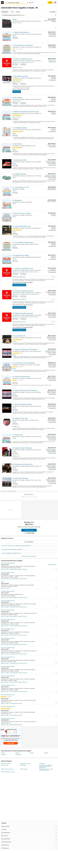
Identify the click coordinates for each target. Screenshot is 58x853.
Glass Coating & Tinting (41, 378)
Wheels (26, 420)
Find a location (52, 60)
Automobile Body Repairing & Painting (33, 257)
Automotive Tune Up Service (30, 700)
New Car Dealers (28, 364)
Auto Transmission (29, 47)
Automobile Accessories (30, 145)
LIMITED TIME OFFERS (35, 277)
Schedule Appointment (20, 285)
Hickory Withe (18, 754)
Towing (26, 244)
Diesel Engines (28, 129)
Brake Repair (41, 315)
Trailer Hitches (28, 228)
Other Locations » (53, 564)
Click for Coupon (18, 67)
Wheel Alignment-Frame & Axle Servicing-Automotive (46, 770)
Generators (27, 99)
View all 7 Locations (51, 449)
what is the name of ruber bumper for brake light (12, 549)
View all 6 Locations (51, 465)
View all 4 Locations (51, 350)
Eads (9, 491)
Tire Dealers (26, 566)
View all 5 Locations (51, 479)
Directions (14, 22)
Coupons (18, 62)
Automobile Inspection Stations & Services (34, 466)
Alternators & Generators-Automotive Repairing (35, 21)
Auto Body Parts (28, 202)
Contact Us (17, 91)
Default (53, 11)
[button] (55, 2)
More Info (19, 22)
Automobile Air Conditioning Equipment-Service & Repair (37, 60)
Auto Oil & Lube (28, 351)
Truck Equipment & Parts (41, 175)
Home (2, 491)
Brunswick (3, 754)
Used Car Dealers (36, 364)
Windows (41, 34)
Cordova (3, 752)
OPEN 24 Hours (20, 15)
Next (36, 497)
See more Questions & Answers (29, 556)
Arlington (17, 752)
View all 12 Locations (51, 175)
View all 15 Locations (51, 161)
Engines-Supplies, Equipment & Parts (38, 99)
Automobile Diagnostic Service (41, 292)
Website (14, 35)
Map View (6, 11)
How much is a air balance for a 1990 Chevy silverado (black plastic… (17, 545)
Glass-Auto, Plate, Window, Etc (32, 34)
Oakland (31, 752)
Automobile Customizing (30, 436)
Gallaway (46, 752)
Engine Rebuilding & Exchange (31, 78)
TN (5, 491)
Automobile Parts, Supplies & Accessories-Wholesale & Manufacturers (45, 766)
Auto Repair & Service (38, 47)
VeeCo (14, 19)
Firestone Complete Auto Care (8, 563)
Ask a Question (30, 541)
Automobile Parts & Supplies (18, 21)
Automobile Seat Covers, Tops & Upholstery (34, 337)
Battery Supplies (23, 769)
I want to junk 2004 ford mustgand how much (11, 553)
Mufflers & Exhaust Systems (31, 270)
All (12, 11)
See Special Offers (25, 62)
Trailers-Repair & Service (37, 228)
